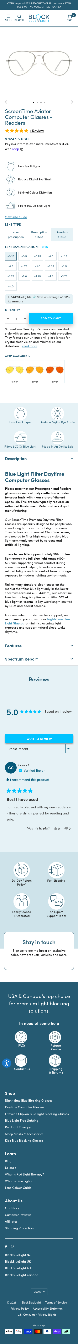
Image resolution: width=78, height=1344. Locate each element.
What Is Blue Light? (18, 1181)
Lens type (13, 224)
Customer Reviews (18, 1215)
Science (10, 1167)
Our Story (12, 1208)
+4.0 (11, 286)
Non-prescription (16, 234)
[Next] (71, 102)
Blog (8, 1161)
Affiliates (11, 1221)
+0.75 (37, 256)
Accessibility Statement (48, 1308)
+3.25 (37, 276)
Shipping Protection (19, 1228)
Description (16, 458)
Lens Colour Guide (18, 1187)
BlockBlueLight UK (18, 1261)
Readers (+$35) (62, 234)
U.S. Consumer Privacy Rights (36, 1314)
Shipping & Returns (56, 1071)
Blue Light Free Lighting (21, 1120)
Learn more (15, 301)
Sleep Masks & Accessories (24, 1134)
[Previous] (7, 102)
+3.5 (50, 276)
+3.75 (64, 276)
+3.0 (24, 276)
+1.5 (11, 266)
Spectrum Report (21, 659)
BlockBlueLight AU (18, 1268)
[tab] (33, 102)
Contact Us (22, 1069)
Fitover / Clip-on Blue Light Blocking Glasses (37, 1114)
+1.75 (24, 266)
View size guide (16, 217)
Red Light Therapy (18, 1127)
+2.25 (50, 266)
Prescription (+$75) (39, 234)
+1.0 (50, 256)
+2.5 (64, 266)
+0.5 (24, 256)
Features (13, 645)
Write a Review (46, 739)
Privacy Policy (19, 1308)
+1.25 (64, 256)
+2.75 (10, 276)
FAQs (22, 1045)
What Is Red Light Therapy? (24, 1174)
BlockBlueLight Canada (21, 1275)
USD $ (37, 1292)
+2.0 (37, 266)
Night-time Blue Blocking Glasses (28, 1100)
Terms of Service (56, 1302)
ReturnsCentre (56, 1047)
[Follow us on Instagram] (12, 1246)
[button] (24, 131)
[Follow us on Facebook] (6, 1246)
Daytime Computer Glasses (24, 1107)
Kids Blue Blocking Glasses (24, 1140)
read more (29, 346)
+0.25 (10, 256)
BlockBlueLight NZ (18, 1255)
